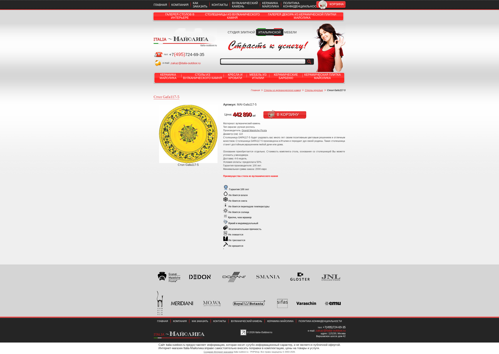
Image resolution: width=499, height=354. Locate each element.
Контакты (220, 4)
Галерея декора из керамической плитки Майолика (302, 16)
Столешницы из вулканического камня (232, 16)
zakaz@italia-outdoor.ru (186, 63)
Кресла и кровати (235, 76)
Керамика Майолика (168, 76)
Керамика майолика (270, 4)
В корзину (288, 114)
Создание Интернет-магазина (218, 352)
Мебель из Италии (258, 76)
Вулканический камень (246, 321)
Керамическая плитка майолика (322, 76)
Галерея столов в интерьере (179, 16)
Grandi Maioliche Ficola (254, 130)
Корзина (337, 4)
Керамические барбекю (286, 76)
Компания (179, 4)
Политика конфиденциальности (301, 4)
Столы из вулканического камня (202, 76)
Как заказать (200, 4)
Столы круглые (314, 90)
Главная (160, 4)
